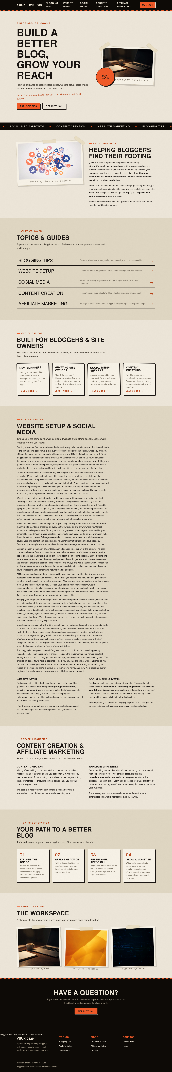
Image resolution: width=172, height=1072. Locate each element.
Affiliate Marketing (124, 5)
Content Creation (102, 5)
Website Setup (68, 5)
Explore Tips (28, 106)
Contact (147, 4)
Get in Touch (54, 106)
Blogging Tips (52, 5)
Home (39, 4)
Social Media (84, 5)
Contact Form (128, 1041)
